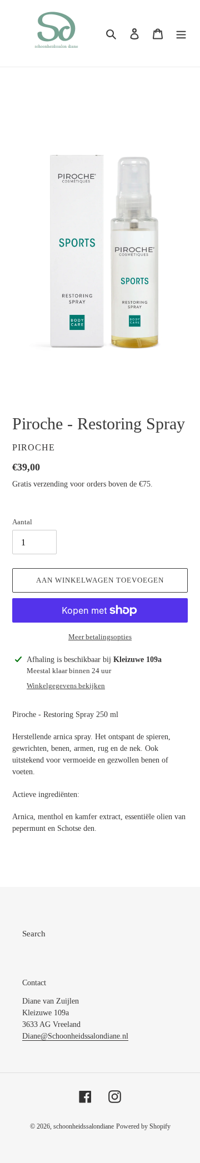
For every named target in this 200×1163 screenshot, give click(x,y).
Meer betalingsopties (100, 637)
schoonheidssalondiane (83, 1126)
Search (34, 933)
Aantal (22, 522)
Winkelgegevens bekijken (66, 685)
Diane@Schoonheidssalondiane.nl (75, 1036)
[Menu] (181, 34)
